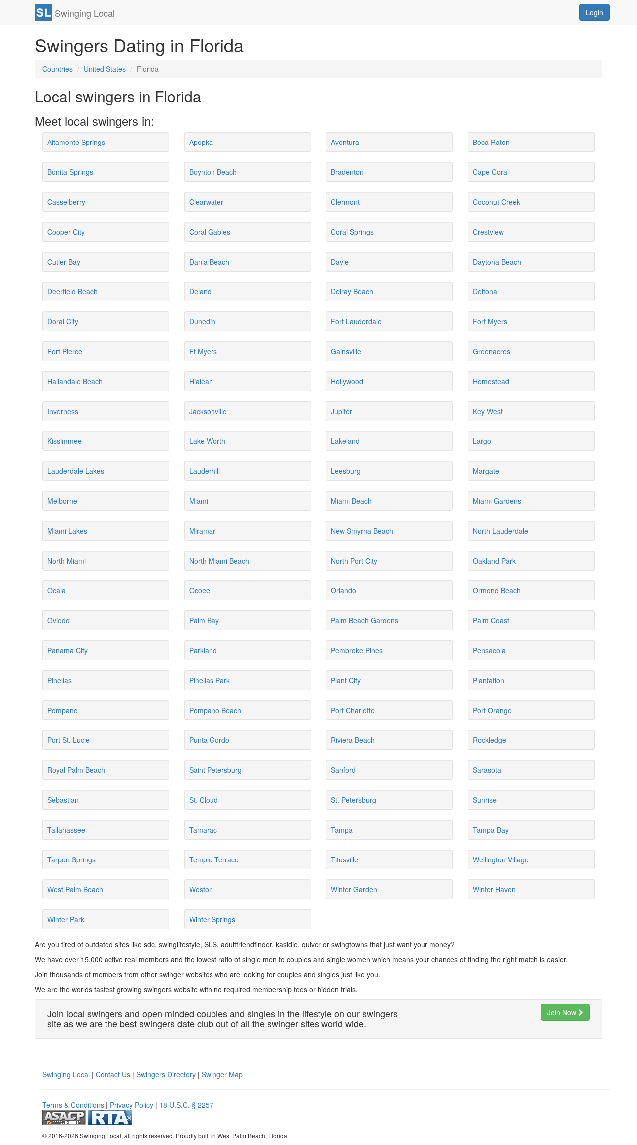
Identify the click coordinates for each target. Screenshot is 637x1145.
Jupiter (341, 411)
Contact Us (113, 1074)
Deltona (485, 291)
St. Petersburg (353, 800)
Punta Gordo (209, 740)
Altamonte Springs (76, 142)
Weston (201, 889)
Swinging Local (66, 1074)
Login (594, 12)
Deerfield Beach (72, 291)
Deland (200, 291)
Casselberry (66, 202)
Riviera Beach (353, 740)
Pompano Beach (215, 710)
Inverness (62, 411)
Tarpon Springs (71, 859)
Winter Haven (494, 889)
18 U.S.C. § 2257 (186, 1105)
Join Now (562, 1012)
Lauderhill (204, 471)
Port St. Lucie (68, 740)
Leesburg (346, 471)
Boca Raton (491, 142)
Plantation (488, 680)
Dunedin (202, 321)
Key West (488, 411)
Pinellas (59, 680)
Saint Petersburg (215, 770)
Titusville (344, 859)
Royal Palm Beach (76, 770)
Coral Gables (209, 232)
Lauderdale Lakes (75, 471)
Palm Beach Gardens (364, 620)
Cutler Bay (63, 262)
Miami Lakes (67, 531)
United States (105, 69)
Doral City (62, 321)
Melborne (62, 501)
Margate (486, 471)
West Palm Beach (75, 889)
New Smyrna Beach (362, 531)
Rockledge (489, 740)
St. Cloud (203, 800)
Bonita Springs (70, 172)
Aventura (345, 142)
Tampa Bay (491, 830)
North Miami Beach (219, 561)
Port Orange (492, 710)
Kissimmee (64, 441)
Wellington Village (501, 859)
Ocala (56, 590)
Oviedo (58, 620)
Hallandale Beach (75, 381)
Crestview (488, 232)
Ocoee (199, 590)
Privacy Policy (131, 1105)
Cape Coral (491, 172)
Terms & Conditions (73, 1105)
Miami (198, 501)
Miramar (202, 531)
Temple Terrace (214, 859)
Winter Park (65, 919)
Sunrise (485, 800)
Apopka (201, 142)
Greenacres (491, 351)
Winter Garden (354, 889)
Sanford (343, 770)
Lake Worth (207, 441)
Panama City (67, 650)
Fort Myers (490, 321)
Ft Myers (203, 351)
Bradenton (347, 172)
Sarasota (487, 770)
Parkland (203, 650)
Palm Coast (491, 620)
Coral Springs (352, 232)
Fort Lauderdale (356, 321)
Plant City (346, 680)
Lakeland (345, 441)
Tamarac (203, 830)
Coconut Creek (496, 202)
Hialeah (201, 381)
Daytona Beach (497, 262)
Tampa (342, 830)
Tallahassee (66, 830)
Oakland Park (494, 561)
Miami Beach (351, 501)
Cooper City (66, 232)
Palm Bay (204, 620)
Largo (482, 441)
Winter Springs (212, 919)
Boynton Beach (213, 172)
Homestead (491, 381)
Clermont (345, 202)
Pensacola (489, 650)
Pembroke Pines (357, 650)
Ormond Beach (497, 590)
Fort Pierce (64, 351)
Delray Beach (352, 291)
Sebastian (63, 800)
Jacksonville (208, 411)
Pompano (62, 710)
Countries (57, 69)
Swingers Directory (166, 1074)
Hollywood (347, 381)
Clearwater (206, 202)
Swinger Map (222, 1074)
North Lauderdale (500, 531)
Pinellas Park (209, 680)
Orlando (343, 590)
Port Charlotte (353, 710)
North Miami (66, 561)
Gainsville (346, 351)
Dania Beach (209, 262)
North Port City (354, 561)
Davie (340, 262)
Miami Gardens (497, 501)
